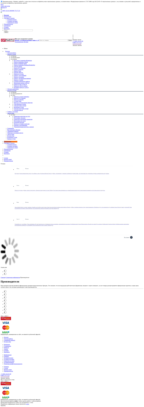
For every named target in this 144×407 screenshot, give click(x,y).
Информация (7, 355)
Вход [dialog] (2, 4)
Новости (6, 347)
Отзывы (6, 27)
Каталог (7, 51)
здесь (27, 404)
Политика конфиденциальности (13, 364)
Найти (6, 32)
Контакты (7, 28)
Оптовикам (7, 25)
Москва (4, 7)
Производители (8, 24)
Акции (6, 349)
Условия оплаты (11, 144)
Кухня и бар (7, 341)
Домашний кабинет (9, 340)
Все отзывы (126, 237)
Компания (7, 344)
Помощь (6, 356)
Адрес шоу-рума (5, 6)
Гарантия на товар (9, 361)
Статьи (6, 368)
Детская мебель (8, 338)
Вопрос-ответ (8, 369)
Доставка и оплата (9, 18)
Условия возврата (9, 362)
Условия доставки (12, 146)
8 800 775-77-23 (15, 10)
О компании (7, 346)
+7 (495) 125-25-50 (6, 10)
